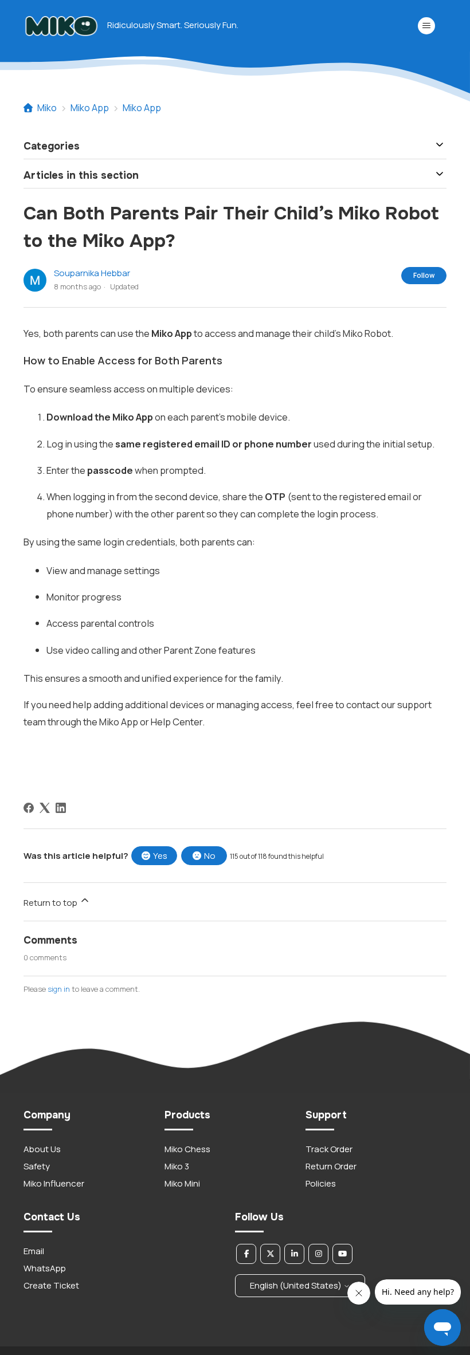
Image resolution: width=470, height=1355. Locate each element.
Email (33, 1251)
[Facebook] (28, 808)
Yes (160, 856)
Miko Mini (182, 1183)
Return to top (51, 903)
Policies (321, 1183)
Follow (423, 275)
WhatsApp (44, 1268)
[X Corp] (45, 808)
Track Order (329, 1149)
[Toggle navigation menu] (426, 26)
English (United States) (296, 1285)
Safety (36, 1166)
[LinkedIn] (61, 808)
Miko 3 (176, 1166)
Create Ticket (51, 1285)
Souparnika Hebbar (92, 273)
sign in (59, 989)
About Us (42, 1149)
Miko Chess (187, 1149)
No (210, 856)
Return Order (331, 1166)
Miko (47, 107)
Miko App (89, 107)
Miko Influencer (53, 1183)
